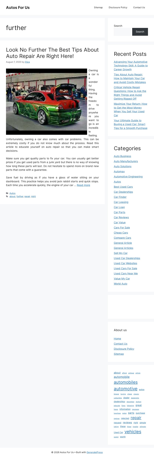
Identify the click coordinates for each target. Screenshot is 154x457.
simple (143, 422)
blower (116, 394)
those (129, 427)
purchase (140, 413)
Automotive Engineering (128, 176)
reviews (127, 422)
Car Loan (119, 207)
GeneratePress (95, 452)
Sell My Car (121, 253)
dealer (126, 397)
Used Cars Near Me (126, 273)
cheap (129, 394)
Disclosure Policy (118, 7)
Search (118, 25)
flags (123, 406)
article (138, 373)
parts (131, 412)
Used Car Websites (125, 263)
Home (117, 338)
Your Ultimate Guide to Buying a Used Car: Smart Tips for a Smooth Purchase (130, 124)
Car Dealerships (123, 191)
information (125, 409)
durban (138, 402)
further (20, 196)
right (33, 196)
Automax (119, 171)
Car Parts (119, 212)
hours (116, 409)
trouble (135, 427)
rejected (125, 418)
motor (124, 413)
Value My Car (122, 278)
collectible (118, 398)
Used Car (118, 432)
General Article (123, 242)
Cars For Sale (122, 227)
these (123, 426)
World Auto (120, 283)
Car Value (120, 222)
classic (136, 394)
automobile (122, 377)
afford (124, 373)
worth (123, 436)
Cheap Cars (121, 232)
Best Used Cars (123, 186)
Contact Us (139, 7)
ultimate (143, 427)
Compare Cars (122, 237)
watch (116, 437)
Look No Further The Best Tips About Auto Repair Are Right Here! (52, 53)
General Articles (123, 248)
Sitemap (98, 7)
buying (123, 394)
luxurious (117, 413)
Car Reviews (121, 217)
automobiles (126, 382)
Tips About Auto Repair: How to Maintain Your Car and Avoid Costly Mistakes (130, 78)
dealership (135, 398)
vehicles (133, 431)
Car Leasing (121, 202)
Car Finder (120, 196)
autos (141, 389)
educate (117, 406)
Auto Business (122, 156)
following (130, 406)
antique (131, 373)
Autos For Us (18, 7)
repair (27, 196)
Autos (12, 193)
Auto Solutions (122, 166)
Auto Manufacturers (126, 161)
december (130, 402)
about (12, 196)
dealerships (119, 401)
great (139, 405)
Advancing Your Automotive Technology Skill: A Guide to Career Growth (131, 65)
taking (116, 427)
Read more (83, 185)
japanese (135, 409)
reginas (117, 418)
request (117, 422)
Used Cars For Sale (125, 268)
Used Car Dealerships (127, 258)
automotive (125, 388)
